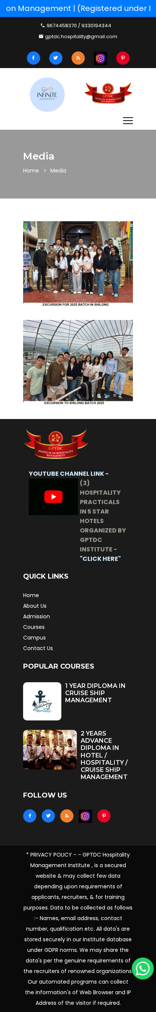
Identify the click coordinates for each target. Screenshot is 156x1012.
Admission (36, 616)
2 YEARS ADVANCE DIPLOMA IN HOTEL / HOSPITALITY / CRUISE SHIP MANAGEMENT (104, 755)
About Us (35, 606)
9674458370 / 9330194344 (78, 25)
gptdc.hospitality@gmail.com (80, 36)
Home (31, 170)
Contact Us (38, 648)
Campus (34, 637)
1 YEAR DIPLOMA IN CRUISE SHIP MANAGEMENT (95, 693)
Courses (34, 627)
